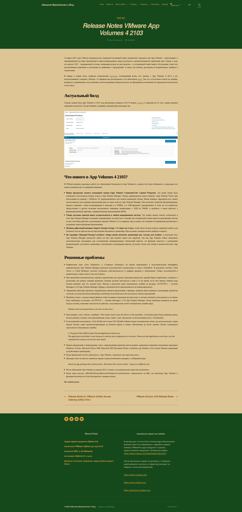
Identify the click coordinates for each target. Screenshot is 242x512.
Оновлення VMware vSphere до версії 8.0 (83, 446)
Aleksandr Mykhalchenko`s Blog (58, 5)
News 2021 (121, 18)
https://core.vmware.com (135, 482)
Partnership (155, 4)
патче (140, 79)
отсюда (140, 103)
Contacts (165, 4)
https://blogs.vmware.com (135, 474)
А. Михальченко (117, 40)
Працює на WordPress (106, 506)
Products (143, 4)
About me (109, 4)
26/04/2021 (131, 40)
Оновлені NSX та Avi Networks (78, 451)
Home (102, 4)
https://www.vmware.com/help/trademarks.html (145, 453)
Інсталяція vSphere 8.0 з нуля (78, 456)
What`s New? (120, 4)
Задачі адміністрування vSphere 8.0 (81, 441)
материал (113, 76)
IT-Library (133, 4)
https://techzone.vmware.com (137, 490)
